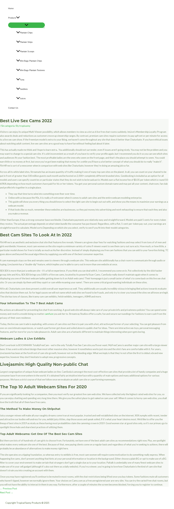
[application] (18, 17)
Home (11, 8)
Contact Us (13, 108)
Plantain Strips (26, 42)
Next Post (6, 492)
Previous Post (8, 488)
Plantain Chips (26, 32)
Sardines (24, 89)
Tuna (22, 79)
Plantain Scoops (27, 51)
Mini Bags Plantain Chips (31, 61)
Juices (23, 98)
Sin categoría (8, 125)
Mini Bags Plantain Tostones (32, 70)
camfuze (49, 313)
